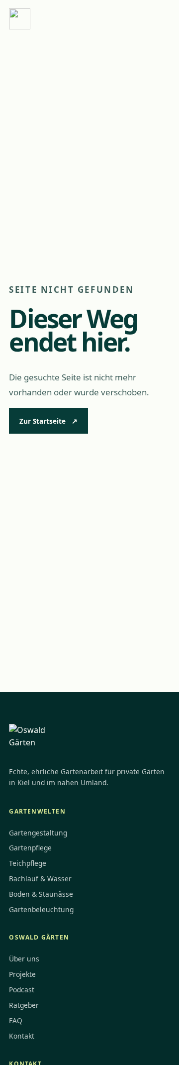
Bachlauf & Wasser (40, 878)
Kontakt (21, 1036)
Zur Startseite (48, 421)
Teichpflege (27, 863)
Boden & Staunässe (41, 894)
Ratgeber (24, 1005)
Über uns (24, 958)
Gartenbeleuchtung (41, 909)
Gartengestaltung (38, 832)
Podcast (21, 989)
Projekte (22, 974)
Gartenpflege (30, 847)
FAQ (15, 1020)
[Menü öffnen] (159, 19)
